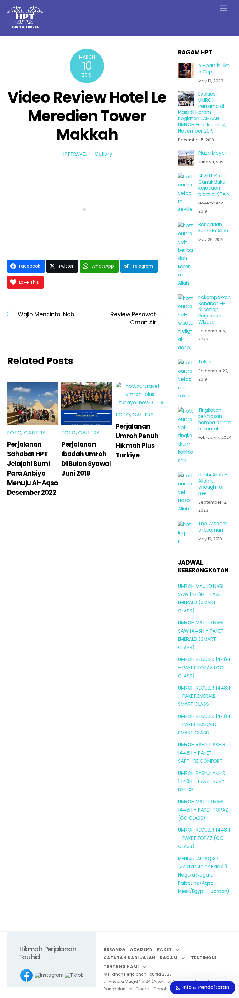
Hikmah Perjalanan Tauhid (134, 974)
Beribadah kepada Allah (213, 228)
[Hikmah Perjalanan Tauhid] (25, 25)
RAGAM (168, 958)
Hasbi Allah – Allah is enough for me (212, 484)
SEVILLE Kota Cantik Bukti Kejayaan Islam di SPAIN (214, 185)
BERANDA (114, 949)
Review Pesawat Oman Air (133, 318)
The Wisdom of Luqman (212, 527)
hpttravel (74, 154)
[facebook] (26, 975)
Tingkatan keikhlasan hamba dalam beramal (214, 419)
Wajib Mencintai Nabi (47, 314)
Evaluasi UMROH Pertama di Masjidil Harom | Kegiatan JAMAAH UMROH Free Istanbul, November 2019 (202, 112)
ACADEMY (141, 949)
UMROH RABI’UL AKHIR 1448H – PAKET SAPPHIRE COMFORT (201, 752)
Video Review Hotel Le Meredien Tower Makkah (86, 116)
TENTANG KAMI (121, 966)
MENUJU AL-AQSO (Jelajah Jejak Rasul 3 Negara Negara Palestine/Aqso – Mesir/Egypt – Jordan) (203, 875)
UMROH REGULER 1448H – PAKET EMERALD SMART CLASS (204, 696)
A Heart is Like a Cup (214, 69)
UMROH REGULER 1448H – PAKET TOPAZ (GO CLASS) (204, 667)
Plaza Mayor (212, 153)
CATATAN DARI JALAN (129, 958)
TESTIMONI (204, 958)
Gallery (103, 153)
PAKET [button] (164, 949)
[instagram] (49, 975)
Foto (14, 432)
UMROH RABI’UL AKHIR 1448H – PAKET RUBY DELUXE (201, 781)
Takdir (205, 362)
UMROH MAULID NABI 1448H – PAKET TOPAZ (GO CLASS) (203, 809)
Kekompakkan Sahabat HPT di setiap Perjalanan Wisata (214, 309)
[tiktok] (74, 975)
